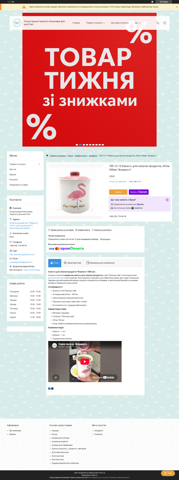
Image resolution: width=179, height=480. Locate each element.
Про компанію (15, 431)
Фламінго (93, 156)
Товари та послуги (94, 23)
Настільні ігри (58, 459)
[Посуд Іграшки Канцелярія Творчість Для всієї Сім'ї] (17, 23)
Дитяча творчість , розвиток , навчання (69, 449)
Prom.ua (102, 473)
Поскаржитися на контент (98, 477)
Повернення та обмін (19, 185)
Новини (12, 434)
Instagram (98, 431)
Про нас (13, 169)
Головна (76, 23)
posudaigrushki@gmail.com (21, 262)
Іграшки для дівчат (60, 441)
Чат (170, 473)
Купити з (134, 192)
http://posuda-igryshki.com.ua (22, 254)
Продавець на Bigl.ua (89, 475)
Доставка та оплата (120, 23)
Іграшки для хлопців (60, 438)
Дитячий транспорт (60, 452)
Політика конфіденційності (120, 477)
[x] (52, 389)
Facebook (98, 434)
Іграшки (55, 431)
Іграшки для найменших (62, 445)
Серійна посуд (81, 156)
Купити (118, 192)
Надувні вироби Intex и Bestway (65, 463)
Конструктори (58, 456)
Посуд (70, 156)
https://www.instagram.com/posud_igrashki (32, 270)
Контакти (14, 180)
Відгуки (13, 175)
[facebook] (49, 389)
